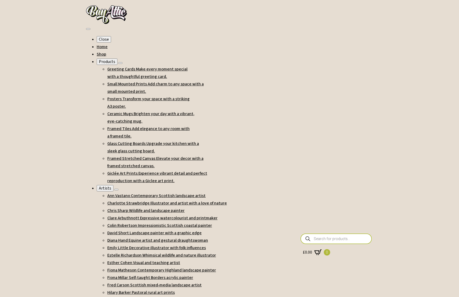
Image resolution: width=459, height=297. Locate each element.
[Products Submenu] (120, 63)
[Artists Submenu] (116, 189)
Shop (101, 54)
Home (102, 47)
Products (107, 62)
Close (104, 39)
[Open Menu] (88, 29)
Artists (105, 188)
